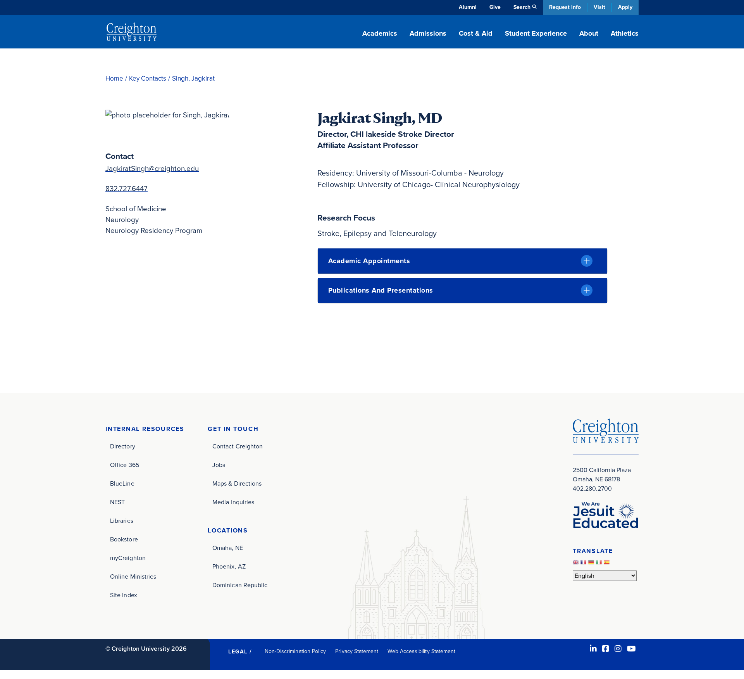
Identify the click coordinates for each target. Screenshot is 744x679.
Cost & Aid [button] (476, 33)
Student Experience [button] (536, 33)
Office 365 (124, 464)
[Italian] (600, 564)
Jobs (218, 464)
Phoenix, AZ (229, 566)
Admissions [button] (428, 33)
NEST (117, 502)
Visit (599, 7)
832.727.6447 (126, 188)
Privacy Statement (356, 651)
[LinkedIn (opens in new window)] (593, 649)
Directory (122, 446)
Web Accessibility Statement (421, 651)
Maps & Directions (237, 483)
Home (114, 78)
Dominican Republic (239, 585)
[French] (584, 564)
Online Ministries (133, 576)
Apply (625, 7)
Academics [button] (379, 33)
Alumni (468, 7)
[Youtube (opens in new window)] (631, 649)
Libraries (121, 520)
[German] (592, 564)
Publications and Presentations (380, 290)
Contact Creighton (237, 446)
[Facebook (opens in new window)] (605, 649)
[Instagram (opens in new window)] (618, 649)
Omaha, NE (227, 547)
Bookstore (124, 539)
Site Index (123, 595)
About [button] (588, 33)
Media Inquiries (233, 502)
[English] (576, 564)
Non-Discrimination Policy (295, 651)
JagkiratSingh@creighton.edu (152, 168)
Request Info (565, 7)
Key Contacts (147, 78)
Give (495, 7)
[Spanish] (607, 564)
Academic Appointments (369, 261)
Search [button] (521, 7)
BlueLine (122, 483)
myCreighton (128, 557)
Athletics (625, 33)
